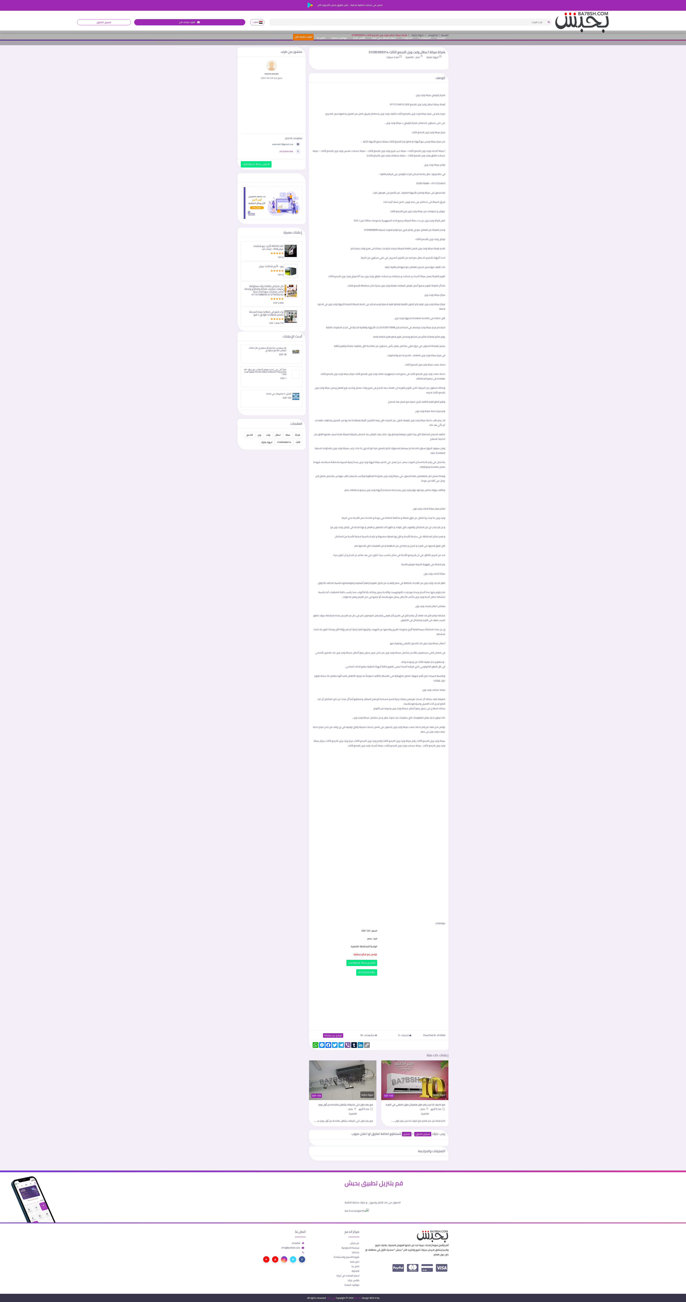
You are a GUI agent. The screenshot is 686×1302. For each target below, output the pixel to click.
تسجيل (406, 1134)
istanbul (296, 1243)
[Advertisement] (378, 1002)
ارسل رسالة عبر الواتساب (360, 963)
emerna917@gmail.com (282, 144)
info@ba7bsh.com (290, 1248)
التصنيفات (425, 38)
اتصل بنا (321, 38)
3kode (357, 1298)
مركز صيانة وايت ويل (426, 327)
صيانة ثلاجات (426, 151)
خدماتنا (355, 1252)
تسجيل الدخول (104, 22)
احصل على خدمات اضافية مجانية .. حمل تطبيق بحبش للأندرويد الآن (349, 5)
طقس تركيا (359, 38)
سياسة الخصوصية (350, 1248)
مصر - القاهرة (413, 57)
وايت (268, 435)
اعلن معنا (354, 1261)
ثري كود (330, 1298)
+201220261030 (366, 972)
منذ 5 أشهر (436, 1109)
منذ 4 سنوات (392, 57)
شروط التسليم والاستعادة (346, 1257)
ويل (259, 435)
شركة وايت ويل (432, 220)
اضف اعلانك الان (187, 22)
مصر (256, 22)
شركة (297, 435)
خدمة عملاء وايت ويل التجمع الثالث (427, 374)
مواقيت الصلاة (339, 38)
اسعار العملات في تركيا (383, 38)
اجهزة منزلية (432, 57)
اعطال (278, 435)
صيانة (287, 435)
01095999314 (284, 442)
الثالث (298, 442)
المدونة (408, 38)
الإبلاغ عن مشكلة (333, 1035)
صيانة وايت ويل (425, 248)
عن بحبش (354, 1243)
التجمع (250, 435)
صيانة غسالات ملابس (343, 151)
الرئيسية (441, 38)
